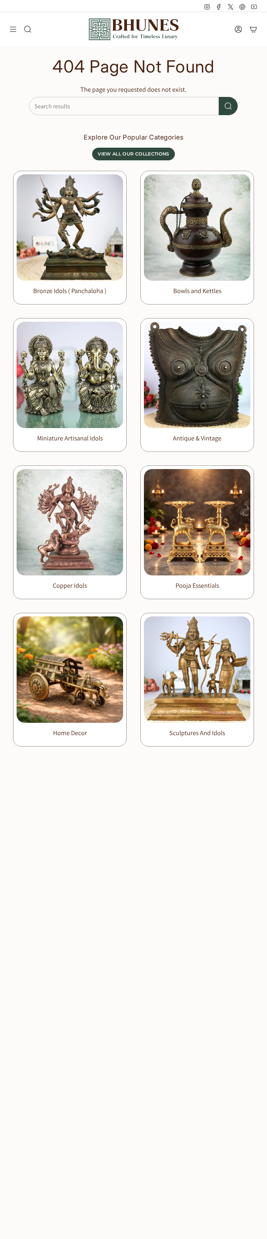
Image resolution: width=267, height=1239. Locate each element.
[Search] (228, 106)
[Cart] (253, 29)
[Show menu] (13, 29)
